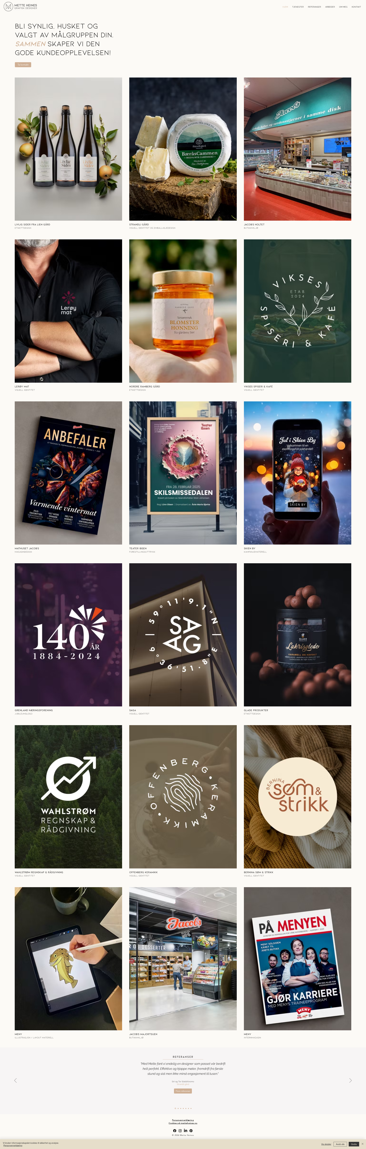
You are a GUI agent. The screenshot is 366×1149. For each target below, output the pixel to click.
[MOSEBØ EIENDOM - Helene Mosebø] (188, 1108)
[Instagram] (180, 1131)
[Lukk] (362, 1144)
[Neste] (350, 1080)
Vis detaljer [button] (326, 1144)
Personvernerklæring (12, 1145)
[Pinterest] (191, 1131)
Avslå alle (340, 1144)
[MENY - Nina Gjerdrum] (183, 1108)
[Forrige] (15, 1080)
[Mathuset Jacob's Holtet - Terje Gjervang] (177, 1108)
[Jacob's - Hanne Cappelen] (180, 1108)
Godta (354, 1144)
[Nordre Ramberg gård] (185, 1108)
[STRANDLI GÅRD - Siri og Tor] (175, 1108)
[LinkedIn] (186, 1131)
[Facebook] (175, 1131)
